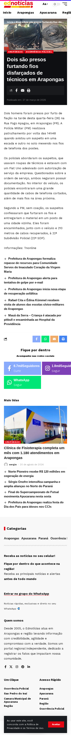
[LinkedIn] (29, 667)
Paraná (43, 538)
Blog (18, 22)
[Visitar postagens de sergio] (6, 464)
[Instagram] (17, 667)
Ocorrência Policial (39, 52)
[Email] (22, 90)
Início (10, 22)
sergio (13, 464)
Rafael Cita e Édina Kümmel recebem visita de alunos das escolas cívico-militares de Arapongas (34, 304)
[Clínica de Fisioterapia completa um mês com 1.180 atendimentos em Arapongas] (35, 425)
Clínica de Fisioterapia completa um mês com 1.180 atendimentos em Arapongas (34, 453)
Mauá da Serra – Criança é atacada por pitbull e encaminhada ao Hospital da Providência (32, 320)
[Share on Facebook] (16, 90)
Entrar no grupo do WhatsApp (26, 594)
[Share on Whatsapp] (45, 339)
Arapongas (15, 52)
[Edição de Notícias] (18, 4)
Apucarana (28, 538)
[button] (56, 724)
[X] (11, 667)
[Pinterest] (23, 667)
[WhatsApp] (22, 382)
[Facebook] (22, 368)
